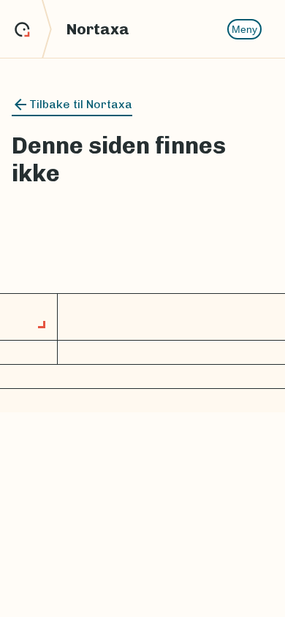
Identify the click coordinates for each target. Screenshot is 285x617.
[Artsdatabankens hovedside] (33, 29)
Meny (244, 29)
